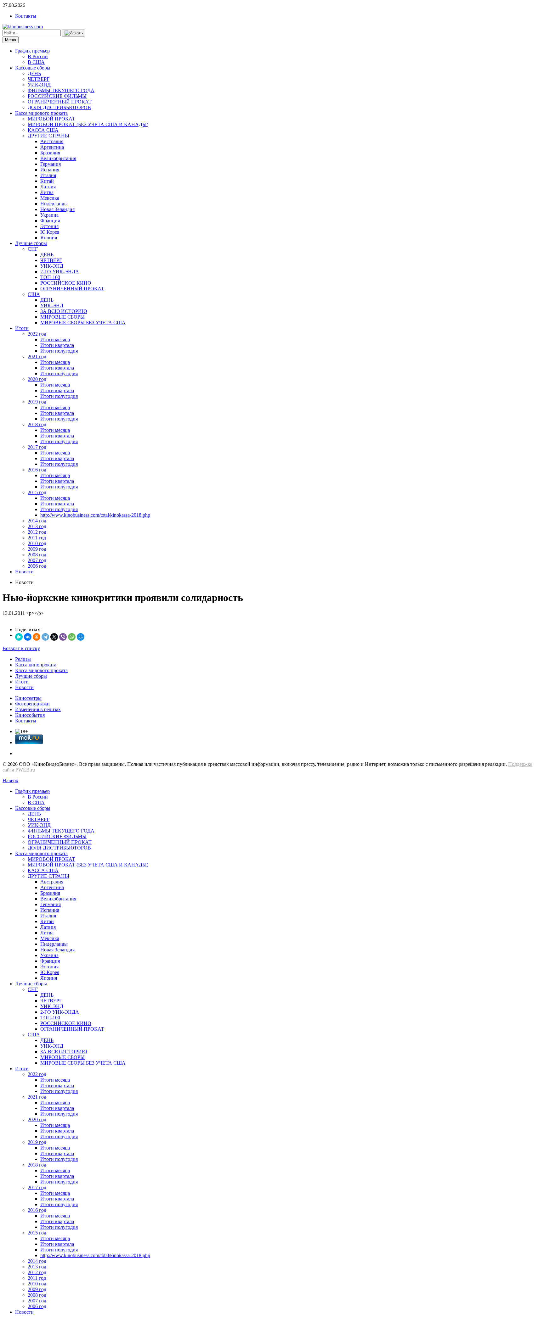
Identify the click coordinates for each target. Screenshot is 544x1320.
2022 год (37, 334)
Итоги (22, 328)
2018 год (37, 424)
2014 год (37, 520)
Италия (48, 175)
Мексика (49, 198)
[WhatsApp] (72, 637)
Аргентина (52, 147)
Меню (10, 39)
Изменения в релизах (38, 709)
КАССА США (43, 130)
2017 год (37, 447)
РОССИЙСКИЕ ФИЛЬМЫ (57, 96)
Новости (24, 571)
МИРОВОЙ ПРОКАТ (51, 118)
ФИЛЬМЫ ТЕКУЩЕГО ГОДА (61, 90)
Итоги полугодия (59, 351)
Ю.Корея (49, 232)
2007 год (37, 560)
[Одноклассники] (36, 637)
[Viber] (63, 637)
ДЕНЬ (34, 73)
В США (36, 62)
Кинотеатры (28, 698)
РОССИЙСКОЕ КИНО (65, 283)
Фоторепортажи (32, 703)
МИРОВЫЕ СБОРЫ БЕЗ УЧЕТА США (83, 322)
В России (38, 56)
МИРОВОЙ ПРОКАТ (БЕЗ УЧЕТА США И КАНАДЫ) (88, 124)
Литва (47, 192)
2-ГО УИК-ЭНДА (59, 271)
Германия (50, 164)
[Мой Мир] (80, 637)
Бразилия (50, 152)
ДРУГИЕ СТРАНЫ (48, 135)
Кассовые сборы (32, 67)
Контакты (25, 16)
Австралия (51, 141)
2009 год (37, 549)
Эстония (49, 226)
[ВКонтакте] (27, 637)
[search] (73, 33)
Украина (49, 215)
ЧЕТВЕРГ (38, 79)
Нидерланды (54, 203)
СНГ (33, 249)
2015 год (37, 492)
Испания (49, 169)
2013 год (37, 526)
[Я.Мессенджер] (19, 637)
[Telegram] (45, 637)
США (34, 294)
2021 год (37, 356)
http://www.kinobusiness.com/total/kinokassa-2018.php (95, 515)
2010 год (37, 543)
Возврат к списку (21, 648)
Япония (48, 237)
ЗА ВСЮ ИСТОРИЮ (63, 311)
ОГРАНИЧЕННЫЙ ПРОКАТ (60, 101)
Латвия (48, 186)
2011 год (37, 537)
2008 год (37, 554)
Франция (50, 220)
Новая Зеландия (57, 209)
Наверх (10, 780)
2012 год (37, 532)
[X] (54, 637)
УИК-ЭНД (39, 84)
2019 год (37, 401)
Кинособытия (30, 715)
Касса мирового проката (41, 113)
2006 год (37, 566)
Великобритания (58, 158)
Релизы (23, 659)
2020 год (37, 379)
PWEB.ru (25, 769)
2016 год (37, 469)
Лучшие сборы (31, 243)
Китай (47, 181)
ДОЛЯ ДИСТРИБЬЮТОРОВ (59, 107)
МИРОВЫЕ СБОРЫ (62, 317)
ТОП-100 (50, 277)
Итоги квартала (57, 345)
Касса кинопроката (35, 664)
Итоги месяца (55, 339)
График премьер (32, 50)
